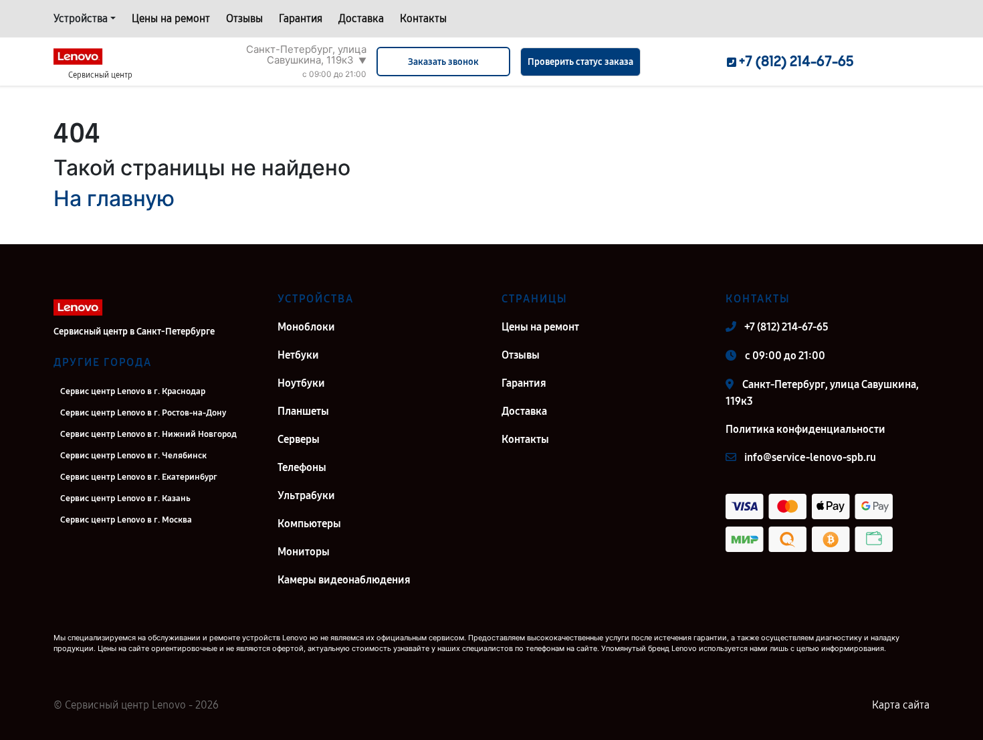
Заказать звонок (443, 62)
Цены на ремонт (171, 18)
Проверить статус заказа (580, 62)
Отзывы (244, 18)
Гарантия (300, 18)
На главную (114, 198)
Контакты (423, 18)
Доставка (361, 18)
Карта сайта (901, 705)
